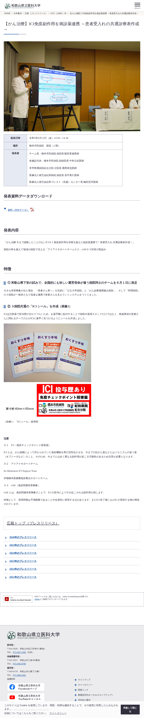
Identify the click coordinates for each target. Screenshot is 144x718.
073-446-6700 (19, 664)
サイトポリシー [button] (58, 713)
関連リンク (83, 690)
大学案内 (18, 13)
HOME (7, 13)
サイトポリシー (85, 685)
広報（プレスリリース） (36, 13)
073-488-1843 (19, 675)
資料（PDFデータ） (18, 210)
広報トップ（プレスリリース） (33, 523)
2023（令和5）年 (58, 13)
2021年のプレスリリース (23, 577)
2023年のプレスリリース (23, 561)
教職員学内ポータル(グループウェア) (95, 695)
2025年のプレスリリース (23, 545)
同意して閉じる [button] (130, 710)
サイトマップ (84, 680)
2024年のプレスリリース (23, 553)
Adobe (36, 599)
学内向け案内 (84, 700)
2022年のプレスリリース (23, 569)
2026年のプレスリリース (23, 537)
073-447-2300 (19, 652)
